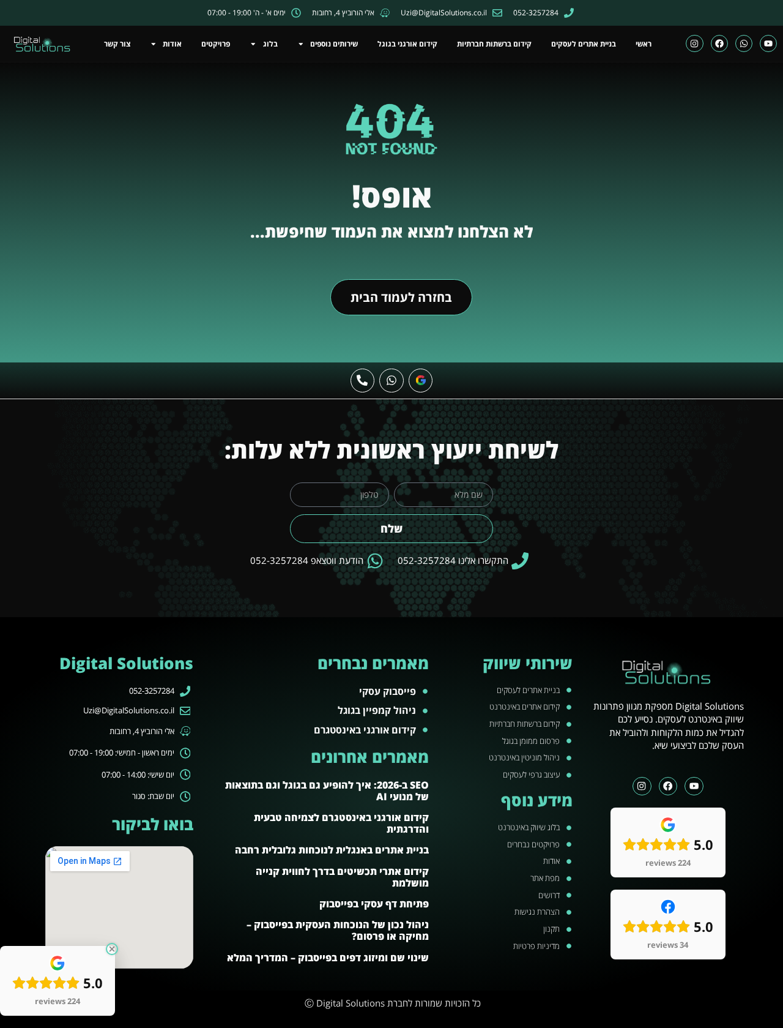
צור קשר (117, 43)
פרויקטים (215, 43)
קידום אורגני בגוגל (407, 43)
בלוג (270, 43)
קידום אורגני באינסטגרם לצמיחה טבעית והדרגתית (341, 823)
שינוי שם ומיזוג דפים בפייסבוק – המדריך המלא (328, 957)
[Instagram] (694, 43)
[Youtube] (768, 43)
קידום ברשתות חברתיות (494, 43)
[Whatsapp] (743, 43)
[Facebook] (719, 43)
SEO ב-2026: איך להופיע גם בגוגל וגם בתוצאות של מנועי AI (327, 790)
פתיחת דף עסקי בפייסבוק (374, 903)
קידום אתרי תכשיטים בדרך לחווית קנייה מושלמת (342, 877)
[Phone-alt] (363, 381)
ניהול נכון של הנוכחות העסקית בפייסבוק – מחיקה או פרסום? (338, 930)
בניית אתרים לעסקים (583, 43)
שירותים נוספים (334, 43)
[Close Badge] (112, 949)
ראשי (643, 43)
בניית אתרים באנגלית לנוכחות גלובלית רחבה (332, 850)
